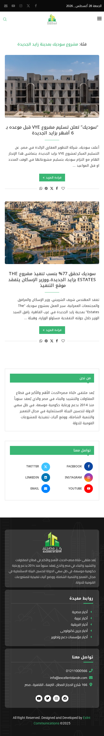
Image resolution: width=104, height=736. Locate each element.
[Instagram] (20, 5)
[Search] (4, 21)
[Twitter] (28, 5)
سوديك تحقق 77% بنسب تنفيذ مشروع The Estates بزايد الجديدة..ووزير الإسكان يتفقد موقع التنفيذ (52, 280)
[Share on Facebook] (57, 188)
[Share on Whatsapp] (40, 188)
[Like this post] (63, 188)
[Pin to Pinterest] (46, 188)
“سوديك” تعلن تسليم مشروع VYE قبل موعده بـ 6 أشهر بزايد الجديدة (52, 130)
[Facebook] (35, 5)
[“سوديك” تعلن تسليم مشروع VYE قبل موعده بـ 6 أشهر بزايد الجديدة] (52, 86)
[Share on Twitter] (51, 188)
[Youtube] (13, 5)
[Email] (5, 5)
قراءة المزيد (53, 177)
